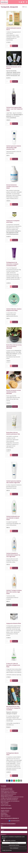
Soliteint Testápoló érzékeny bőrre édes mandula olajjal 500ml (14, 592)
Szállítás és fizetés (5, 811)
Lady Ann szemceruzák (5, 805)
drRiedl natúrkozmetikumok (7, 795)
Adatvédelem (4, 813)
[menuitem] (4, 2)
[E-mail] (19, 781)
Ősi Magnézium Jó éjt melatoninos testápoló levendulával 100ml (12, 264)
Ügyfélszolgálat (4, 814)
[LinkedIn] (12, 781)
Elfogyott (9, 406)
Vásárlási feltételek (5, 810)
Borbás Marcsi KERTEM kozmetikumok (9, 799)
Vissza (25, 6)
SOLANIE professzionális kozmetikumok (9, 798)
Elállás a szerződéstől (5, 816)
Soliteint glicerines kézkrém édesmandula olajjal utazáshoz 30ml (13, 147)
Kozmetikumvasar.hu (14, 820)
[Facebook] (7, 781)
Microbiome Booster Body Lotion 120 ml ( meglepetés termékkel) (13, 708)
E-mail (2, 830)
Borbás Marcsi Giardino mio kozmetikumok (10, 801)
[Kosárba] (11, 46)
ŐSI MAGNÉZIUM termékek (6, 789)
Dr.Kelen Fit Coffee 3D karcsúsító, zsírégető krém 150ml (13, 665)
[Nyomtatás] (21, 781)
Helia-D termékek (4, 802)
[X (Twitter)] (9, 781)
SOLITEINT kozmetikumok (6, 788)
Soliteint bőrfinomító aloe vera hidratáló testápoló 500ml (13, 518)
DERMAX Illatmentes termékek (7, 791)
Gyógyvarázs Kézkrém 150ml (13, 623)
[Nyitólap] (4, 2)
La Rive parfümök (4, 804)
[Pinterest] (14, 781)
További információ (6, 850)
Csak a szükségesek (14, 848)
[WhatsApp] (16, 781)
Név (2, 825)
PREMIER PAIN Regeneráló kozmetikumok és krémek (12, 796)
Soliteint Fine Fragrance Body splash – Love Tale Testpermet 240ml (14, 109)
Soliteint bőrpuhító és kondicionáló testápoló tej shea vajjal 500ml (13, 555)
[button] (26, 2)
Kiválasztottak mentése (14, 845)
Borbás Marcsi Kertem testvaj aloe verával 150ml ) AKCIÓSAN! (13, 346)
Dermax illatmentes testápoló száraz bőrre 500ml (12, 186)
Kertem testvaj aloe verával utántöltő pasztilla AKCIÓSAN (13, 392)
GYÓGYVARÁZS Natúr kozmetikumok (9, 792)
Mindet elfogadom (14, 842)
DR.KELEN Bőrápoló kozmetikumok (8, 794)
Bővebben (15, 46)
